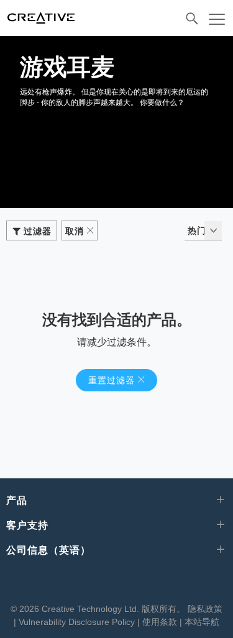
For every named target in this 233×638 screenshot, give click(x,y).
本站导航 (202, 622)
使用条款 (159, 622)
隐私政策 (205, 609)
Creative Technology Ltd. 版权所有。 (113, 609)
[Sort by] (213, 230)
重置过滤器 (111, 380)
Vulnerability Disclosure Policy (77, 622)
